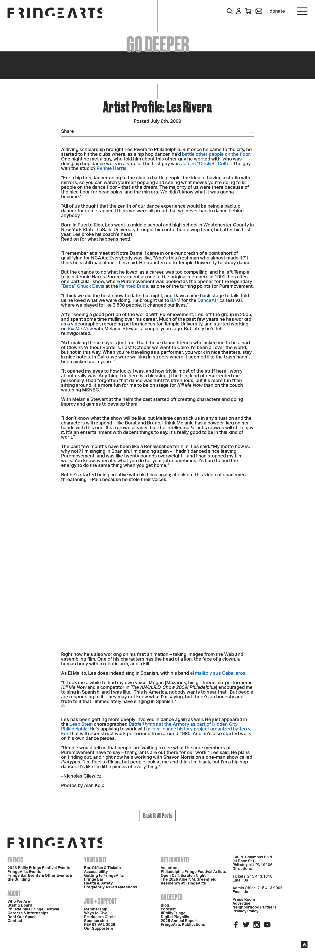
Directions (242, 869)
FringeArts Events (24, 872)
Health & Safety (98, 883)
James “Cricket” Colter (206, 163)
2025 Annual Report (179, 921)
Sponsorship (96, 921)
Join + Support (100, 901)
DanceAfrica (211, 300)
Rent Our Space (22, 917)
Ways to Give (96, 913)
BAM (175, 300)
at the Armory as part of (170, 724)
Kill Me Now (80, 328)
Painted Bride (133, 286)
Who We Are (19, 902)
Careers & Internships (28, 913)
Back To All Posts (157, 815)
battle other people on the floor (216, 154)
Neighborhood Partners (254, 907)
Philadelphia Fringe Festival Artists (193, 872)
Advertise (241, 904)
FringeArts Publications (183, 925)
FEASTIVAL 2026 (99, 925)
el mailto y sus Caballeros (217, 673)
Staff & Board (20, 905)
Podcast (168, 909)
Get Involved (175, 859)
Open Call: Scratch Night (183, 876)
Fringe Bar (94, 880)
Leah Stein (81, 724)
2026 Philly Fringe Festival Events (39, 868)
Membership (95, 909)
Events (15, 859)
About (14, 893)
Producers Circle (100, 917)
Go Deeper (172, 897)
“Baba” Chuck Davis (82, 286)
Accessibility (96, 872)
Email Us (240, 880)
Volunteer (170, 868)
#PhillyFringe (173, 913)
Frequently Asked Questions (110, 887)
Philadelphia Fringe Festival (33, 909)
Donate (277, 11)
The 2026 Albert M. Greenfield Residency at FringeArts (188, 881)
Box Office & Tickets (102, 868)
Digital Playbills (175, 917)
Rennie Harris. (112, 168)
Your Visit (95, 859)
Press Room (243, 900)
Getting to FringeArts (104, 876)
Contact (15, 921)
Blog (165, 905)
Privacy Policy (245, 911)
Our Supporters (98, 929)
